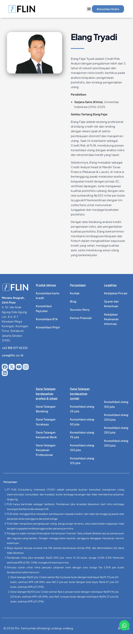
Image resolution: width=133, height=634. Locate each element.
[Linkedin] (5, 373)
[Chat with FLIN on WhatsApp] (124, 625)
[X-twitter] (12, 367)
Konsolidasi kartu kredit (47, 295)
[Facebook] (5, 367)
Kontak (75, 293)
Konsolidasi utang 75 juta (82, 435)
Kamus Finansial (81, 318)
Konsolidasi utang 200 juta (116, 417)
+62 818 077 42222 (15, 348)
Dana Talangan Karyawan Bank (46, 435)
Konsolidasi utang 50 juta (82, 422)
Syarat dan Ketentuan (111, 304)
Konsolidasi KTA (47, 319)
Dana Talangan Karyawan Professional (45, 449)
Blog (73, 301)
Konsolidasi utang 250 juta (116, 430)
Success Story (80, 309)
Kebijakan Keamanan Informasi (111, 319)
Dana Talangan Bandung (45, 409)
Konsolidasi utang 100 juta (82, 447)
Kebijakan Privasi (115, 293)
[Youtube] (19, 367)
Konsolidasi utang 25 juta (82, 409)
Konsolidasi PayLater (44, 308)
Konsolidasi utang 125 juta (82, 460)
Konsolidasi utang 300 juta (116, 443)
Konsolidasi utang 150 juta (116, 404)
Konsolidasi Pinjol (48, 327)
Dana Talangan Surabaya (45, 422)
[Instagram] (26, 367)
